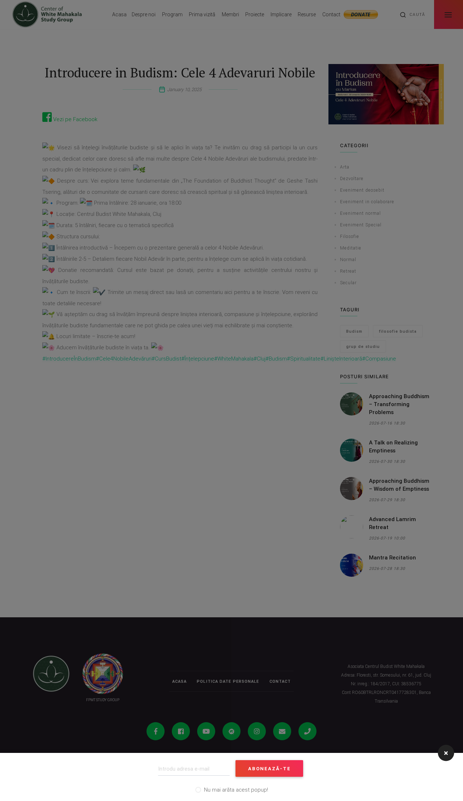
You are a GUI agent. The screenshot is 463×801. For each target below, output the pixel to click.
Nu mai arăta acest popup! (236, 789)
